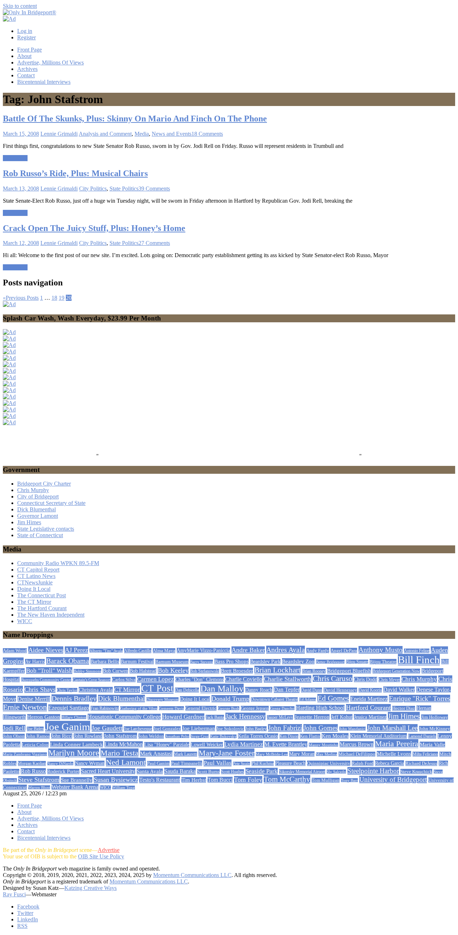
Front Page (29, 50)
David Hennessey (340, 690)
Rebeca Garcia (389, 763)
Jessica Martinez (370, 717)
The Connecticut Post (41, 595)
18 (54, 298)
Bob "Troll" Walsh (49, 670)
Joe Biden (35, 729)
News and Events (171, 134)
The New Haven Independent (50, 615)
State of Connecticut (40, 535)
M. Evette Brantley (285, 744)
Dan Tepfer (286, 689)
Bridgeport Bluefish (349, 670)
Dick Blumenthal (36, 509)
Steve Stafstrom (38, 779)
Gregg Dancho (282, 708)
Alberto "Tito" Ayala (106, 651)
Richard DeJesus (421, 763)
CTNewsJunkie (35, 582)
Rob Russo (33, 771)
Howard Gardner (183, 716)
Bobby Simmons (87, 671)
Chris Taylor (67, 690)
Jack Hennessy (245, 716)
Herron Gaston (43, 717)
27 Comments (154, 243)
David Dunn (311, 690)
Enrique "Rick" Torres (419, 698)
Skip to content (20, 6)
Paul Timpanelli (186, 763)
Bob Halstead (143, 671)
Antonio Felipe (416, 651)
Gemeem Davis (171, 708)
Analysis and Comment (105, 134)
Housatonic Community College (124, 717)
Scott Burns (208, 771)
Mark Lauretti (185, 754)
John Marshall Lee (392, 728)
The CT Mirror (34, 602)
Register (26, 37)
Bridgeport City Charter (44, 484)
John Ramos (38, 736)
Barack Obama (67, 661)
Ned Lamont (126, 762)
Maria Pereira (396, 743)
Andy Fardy (317, 650)
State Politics (123, 188)
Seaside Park (261, 771)
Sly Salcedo (336, 772)
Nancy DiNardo (60, 764)
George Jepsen (255, 708)
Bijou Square (357, 662)
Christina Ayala (96, 690)
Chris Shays (39, 689)
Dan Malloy (222, 688)
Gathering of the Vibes (138, 708)
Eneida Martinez (369, 699)
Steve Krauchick (416, 771)
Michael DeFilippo (356, 754)
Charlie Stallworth (287, 679)
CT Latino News (36, 576)
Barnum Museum (172, 661)
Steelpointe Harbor (373, 771)
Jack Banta (215, 717)
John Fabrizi (285, 728)
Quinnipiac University (328, 763)
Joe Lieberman (198, 728)
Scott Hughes (232, 771)
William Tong (123, 788)
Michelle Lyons (394, 754)
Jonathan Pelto (177, 736)
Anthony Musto (381, 650)
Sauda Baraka (180, 771)
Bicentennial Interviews (43, 82)
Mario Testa (119, 752)
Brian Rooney (314, 671)
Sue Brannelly (76, 780)
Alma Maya (164, 650)
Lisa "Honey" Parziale (166, 744)
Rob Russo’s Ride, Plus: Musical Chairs (75, 173)
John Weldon (151, 736)
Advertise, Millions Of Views (50, 62)
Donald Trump (230, 698)
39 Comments (154, 188)
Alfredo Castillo (137, 650)
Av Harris (35, 661)
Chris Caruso (332, 679)
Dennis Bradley (74, 698)
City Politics (93, 188)
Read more (15, 158)
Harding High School (320, 708)
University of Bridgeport (393, 779)
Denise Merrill (34, 699)
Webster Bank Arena (75, 787)
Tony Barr (349, 780)
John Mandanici (352, 729)
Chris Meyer (389, 679)
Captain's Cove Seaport (92, 680)
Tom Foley (248, 779)
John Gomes (320, 728)
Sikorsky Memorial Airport (302, 771)
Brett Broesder (237, 671)
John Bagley (256, 728)
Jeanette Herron (312, 717)
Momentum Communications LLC (192, 875)
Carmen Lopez (155, 679)
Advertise (109, 850)
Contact (26, 75)
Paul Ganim (158, 763)
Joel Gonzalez (167, 728)
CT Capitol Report (38, 570)
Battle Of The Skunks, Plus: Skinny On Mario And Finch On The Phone (135, 118)
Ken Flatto (310, 736)
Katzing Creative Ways (90, 888)
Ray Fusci (14, 894)
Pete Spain (241, 764)
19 (61, 298)
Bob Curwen (115, 671)
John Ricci (61, 736)
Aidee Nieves (45, 650)
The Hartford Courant (42, 608)
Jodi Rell (14, 728)
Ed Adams (307, 700)
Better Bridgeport (330, 662)
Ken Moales (335, 736)
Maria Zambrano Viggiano (25, 754)
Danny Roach (258, 690)
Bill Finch (419, 659)
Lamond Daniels (422, 736)
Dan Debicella (187, 690)
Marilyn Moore (73, 752)
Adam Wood (15, 650)
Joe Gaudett (107, 728)
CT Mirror (127, 689)
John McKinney (434, 728)
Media (142, 134)
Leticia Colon (35, 744)
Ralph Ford (363, 763)
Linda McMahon (123, 744)
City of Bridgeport (38, 496)
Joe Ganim (67, 726)
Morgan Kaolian (32, 763)
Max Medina (326, 754)
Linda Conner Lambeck (76, 744)
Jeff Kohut (341, 717)
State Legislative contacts (45, 529)
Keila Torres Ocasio (258, 736)
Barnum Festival (137, 661)
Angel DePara (344, 650)
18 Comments (207, 134)
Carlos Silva (124, 679)
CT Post (157, 688)
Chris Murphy (33, 490)
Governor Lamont (37, 516)
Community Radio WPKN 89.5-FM (58, 563)
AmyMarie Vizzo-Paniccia (203, 650)
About (24, 56)
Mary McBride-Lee (272, 754)
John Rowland (88, 736)
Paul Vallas (218, 763)
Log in (24, 31)
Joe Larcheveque (138, 728)
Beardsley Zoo (298, 661)
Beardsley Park (265, 661)
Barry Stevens (201, 662)
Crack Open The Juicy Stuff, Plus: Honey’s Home (94, 228)
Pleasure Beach (290, 763)
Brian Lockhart (277, 670)
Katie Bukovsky (223, 736)
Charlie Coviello (243, 679)
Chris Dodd (365, 679)
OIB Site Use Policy (101, 856)
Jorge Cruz (200, 736)
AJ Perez (76, 650)
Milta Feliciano (425, 754)
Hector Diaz (403, 708)
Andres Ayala (285, 650)
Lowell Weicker (207, 744)
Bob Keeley (173, 670)
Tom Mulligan (326, 780)
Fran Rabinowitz (105, 708)
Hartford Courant (368, 707)
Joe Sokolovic (230, 728)
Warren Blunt (39, 787)
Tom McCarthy (287, 779)
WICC (24, 621)
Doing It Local (33, 589)
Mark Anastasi (156, 754)
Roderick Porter (63, 771)
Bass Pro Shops (231, 661)
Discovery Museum (162, 699)
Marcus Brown (357, 744)
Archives (27, 69)
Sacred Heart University (108, 771)
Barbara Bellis (105, 661)
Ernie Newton (25, 707)
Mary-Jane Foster (226, 752)
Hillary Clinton (74, 717)
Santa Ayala (150, 771)
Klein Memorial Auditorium (378, 736)
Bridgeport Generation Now (396, 671)
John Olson (14, 736)
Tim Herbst (193, 780)
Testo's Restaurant (159, 779)
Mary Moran (302, 754)
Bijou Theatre (383, 661)
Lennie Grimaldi (59, 134)
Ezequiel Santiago (68, 707)
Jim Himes (29, 522)
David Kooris (370, 690)
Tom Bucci (220, 780)
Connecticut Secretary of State (51, 503)
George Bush (228, 708)
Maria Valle (432, 744)
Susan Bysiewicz (116, 779)
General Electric (200, 708)
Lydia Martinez (243, 744)
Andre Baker (248, 650)
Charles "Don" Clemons (199, 679)
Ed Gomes (333, 698)
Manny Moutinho (323, 745)
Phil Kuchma (263, 763)
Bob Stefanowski (204, 671)
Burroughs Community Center (46, 680)
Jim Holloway (434, 717)
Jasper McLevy (280, 717)
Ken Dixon (288, 736)
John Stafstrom (120, 736)
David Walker (399, 689)
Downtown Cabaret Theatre (274, 699)
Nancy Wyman (89, 763)
